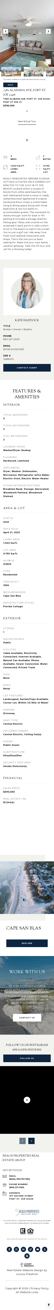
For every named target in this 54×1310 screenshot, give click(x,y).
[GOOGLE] (27, 1256)
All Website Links (27, 1292)
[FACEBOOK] (9, 1249)
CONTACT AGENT (27, 368)
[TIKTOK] (30, 1249)
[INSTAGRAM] (16, 1249)
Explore (27, 943)
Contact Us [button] (27, 1018)
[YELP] (44, 1249)
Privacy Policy (40, 1288)
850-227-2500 (11, 339)
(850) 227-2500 (16, 1187)
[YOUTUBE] (37, 1249)
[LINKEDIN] (23, 1249)
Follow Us (27, 1058)
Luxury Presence (27, 1274)
